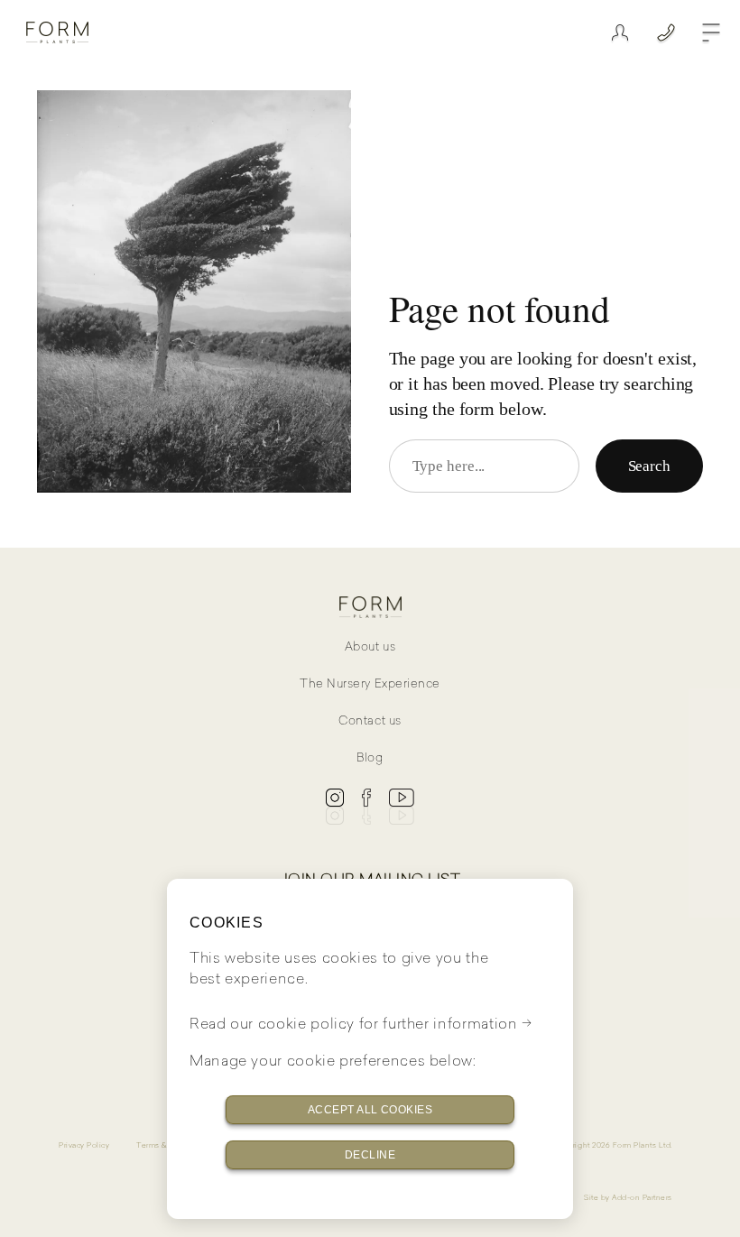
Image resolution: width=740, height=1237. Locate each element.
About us (370, 646)
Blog (369, 757)
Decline (370, 1155)
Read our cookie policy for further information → (361, 1023)
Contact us (369, 720)
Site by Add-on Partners (628, 1197)
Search (649, 466)
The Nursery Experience (369, 683)
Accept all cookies (370, 1109)
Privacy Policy (84, 1145)
